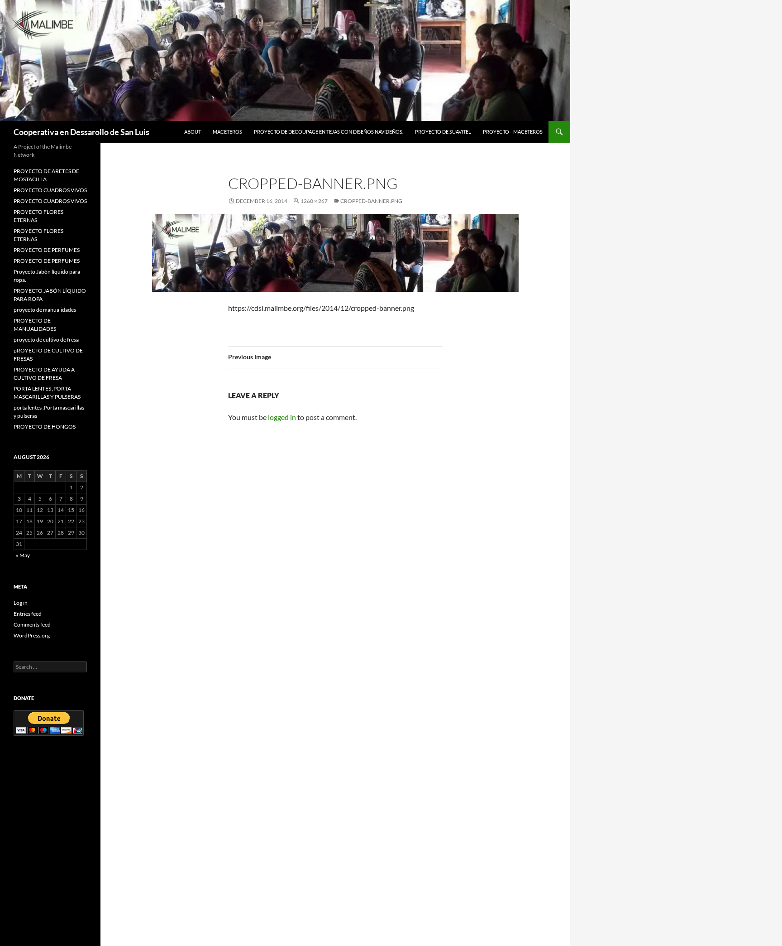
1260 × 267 (314, 201)
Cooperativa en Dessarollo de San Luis (81, 132)
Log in (21, 602)
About (192, 132)
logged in (282, 417)
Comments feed (32, 624)
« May (23, 555)
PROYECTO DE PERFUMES (47, 249)
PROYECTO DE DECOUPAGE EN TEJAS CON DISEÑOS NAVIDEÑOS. (328, 132)
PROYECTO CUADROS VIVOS (50, 190)
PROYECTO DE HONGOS (45, 426)
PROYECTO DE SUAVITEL (443, 132)
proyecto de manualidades (45, 309)
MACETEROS (227, 132)
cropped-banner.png (371, 201)
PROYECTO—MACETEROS (513, 132)
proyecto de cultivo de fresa (46, 339)
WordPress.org (32, 635)
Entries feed (28, 613)
